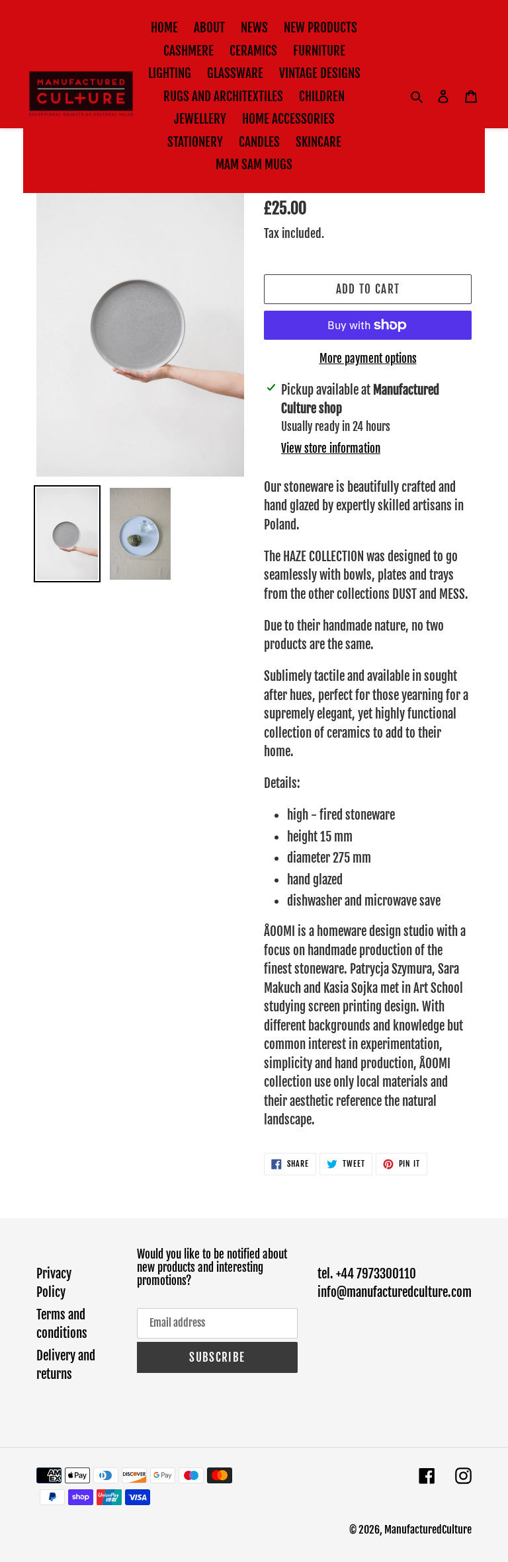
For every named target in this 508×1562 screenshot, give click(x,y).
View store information (330, 448)
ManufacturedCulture (428, 1529)
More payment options (368, 359)
